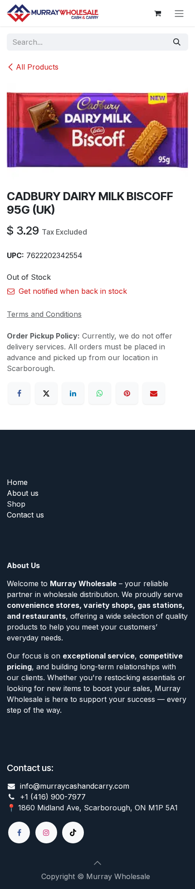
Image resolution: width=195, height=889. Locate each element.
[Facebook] (19, 393)
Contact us (25, 514)
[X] (46, 393)
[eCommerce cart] (157, 13)
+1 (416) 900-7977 (53, 796)
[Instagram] (46, 832)
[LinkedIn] (73, 393)
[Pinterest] (127, 393)
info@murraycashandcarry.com (74, 785)
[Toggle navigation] (179, 13)
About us (23, 493)
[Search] (177, 42)
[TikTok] (73, 832)
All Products (37, 66)
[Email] (154, 393)
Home (17, 482)
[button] (97, 863)
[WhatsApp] (100, 393)
